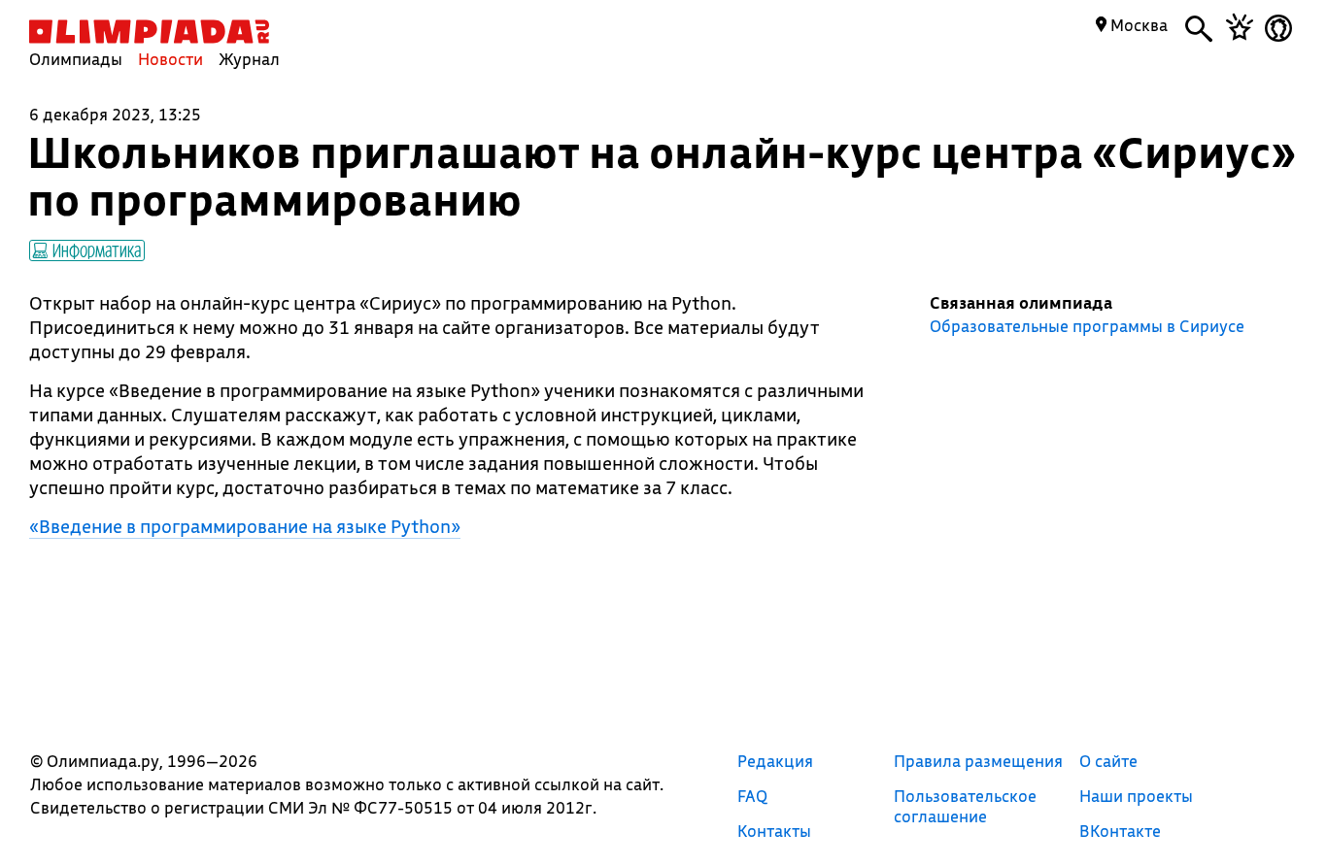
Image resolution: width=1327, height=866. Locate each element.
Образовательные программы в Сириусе (1087, 326)
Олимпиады (75, 59)
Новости (170, 59)
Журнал (249, 59)
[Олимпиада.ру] (149, 32)
